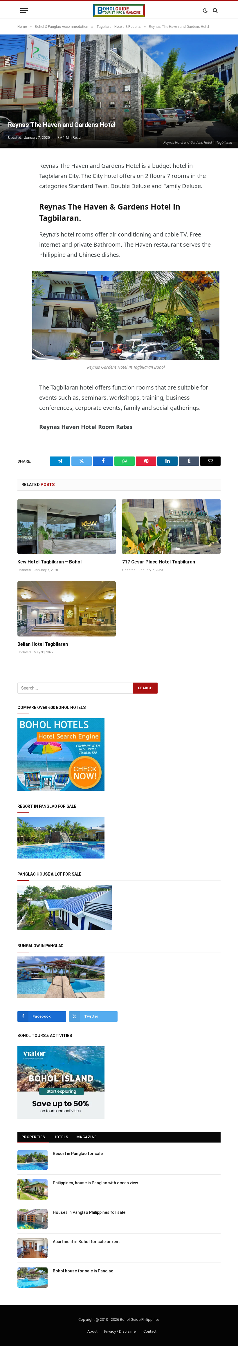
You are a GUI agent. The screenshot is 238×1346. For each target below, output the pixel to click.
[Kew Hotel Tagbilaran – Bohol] (66, 526)
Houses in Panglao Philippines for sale (89, 1212)
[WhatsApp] (23, 224)
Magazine (86, 1137)
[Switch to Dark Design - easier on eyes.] (205, 10)
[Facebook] (23, 209)
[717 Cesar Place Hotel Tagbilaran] (171, 526)
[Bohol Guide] (119, 10)
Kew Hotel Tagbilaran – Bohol (49, 562)
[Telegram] (23, 179)
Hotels (60, 1137)
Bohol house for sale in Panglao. (84, 1271)
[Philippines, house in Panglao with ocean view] (32, 1189)
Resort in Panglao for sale (78, 1153)
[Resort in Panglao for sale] (32, 1160)
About (92, 1331)
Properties (33, 1137)
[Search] (215, 10)
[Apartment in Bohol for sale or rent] (32, 1248)
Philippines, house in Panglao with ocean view (95, 1183)
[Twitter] (23, 194)
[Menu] (24, 10)
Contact (149, 1331)
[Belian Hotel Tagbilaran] (66, 608)
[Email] (23, 268)
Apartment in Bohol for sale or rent (86, 1241)
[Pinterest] (23, 253)
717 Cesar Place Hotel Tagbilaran (158, 562)
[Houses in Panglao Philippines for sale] (32, 1219)
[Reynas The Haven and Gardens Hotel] (119, 91)
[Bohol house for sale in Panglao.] (32, 1277)
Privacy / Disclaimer (120, 1331)
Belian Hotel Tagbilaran (42, 644)
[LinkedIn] (23, 239)
